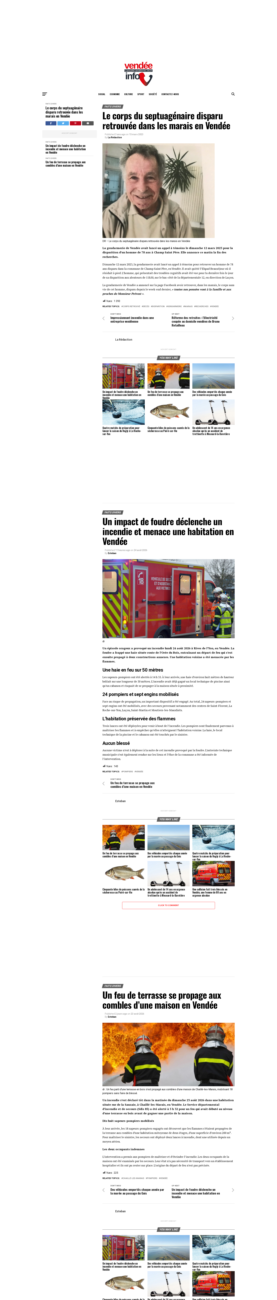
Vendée (215, 306)
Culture (128, 94)
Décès (146, 306)
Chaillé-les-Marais (133, 1178)
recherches (201, 306)
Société (153, 94)
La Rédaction (115, 137)
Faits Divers (51, 104)
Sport (140, 94)
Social (101, 94)
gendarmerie (175, 306)
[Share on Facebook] (51, 123)
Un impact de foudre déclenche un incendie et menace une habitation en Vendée (66, 187)
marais (189, 306)
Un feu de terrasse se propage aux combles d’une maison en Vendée (66, 201)
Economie (115, 94)
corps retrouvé (131, 306)
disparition (158, 306)
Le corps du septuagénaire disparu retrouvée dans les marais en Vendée (64, 112)
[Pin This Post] (75, 123)
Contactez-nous (170, 94)
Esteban (112, 553)
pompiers (128, 772)
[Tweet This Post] (63, 123)
